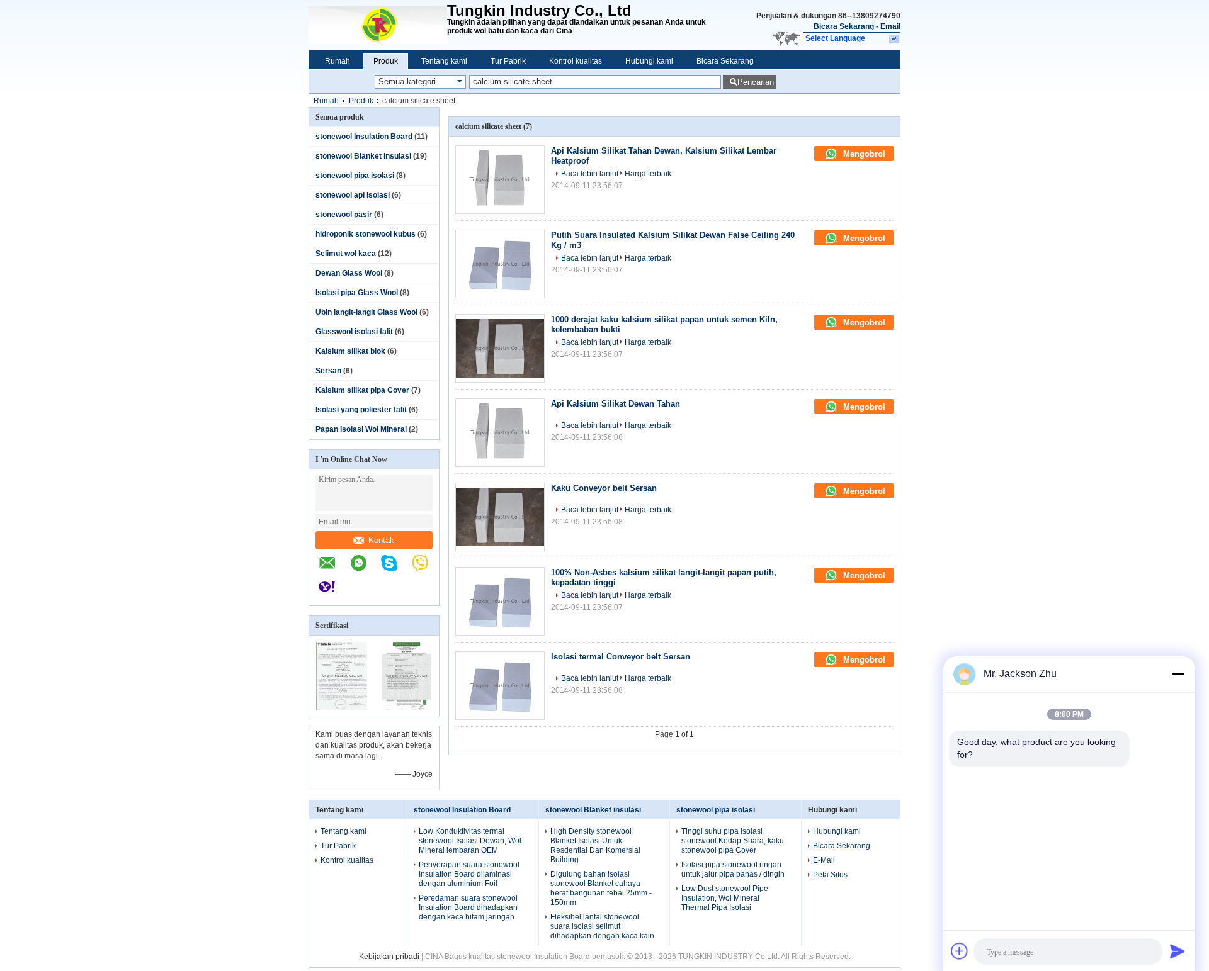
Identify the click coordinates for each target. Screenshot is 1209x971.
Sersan (328, 370)
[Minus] (1177, 674)
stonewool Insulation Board (363, 136)
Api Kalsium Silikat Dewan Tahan (615, 403)
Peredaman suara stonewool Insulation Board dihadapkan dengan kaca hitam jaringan (468, 907)
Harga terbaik (648, 173)
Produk (385, 61)
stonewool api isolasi (352, 195)
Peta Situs (830, 874)
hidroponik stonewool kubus (365, 234)
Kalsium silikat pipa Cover (362, 390)
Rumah (337, 61)
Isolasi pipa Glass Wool (356, 292)
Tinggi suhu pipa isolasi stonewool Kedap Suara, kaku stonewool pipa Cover (732, 841)
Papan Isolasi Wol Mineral (361, 429)
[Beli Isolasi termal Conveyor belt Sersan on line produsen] (500, 685)
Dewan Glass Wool (348, 273)
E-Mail (824, 860)
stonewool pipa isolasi (354, 175)
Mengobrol (863, 154)
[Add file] (959, 951)
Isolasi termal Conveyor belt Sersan (620, 656)
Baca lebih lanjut (589, 173)
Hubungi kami (649, 61)
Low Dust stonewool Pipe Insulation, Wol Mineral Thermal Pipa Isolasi (724, 898)
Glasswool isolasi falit (354, 331)
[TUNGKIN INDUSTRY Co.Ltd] (378, 25)
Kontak (381, 540)
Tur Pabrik (508, 61)
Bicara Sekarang (844, 26)
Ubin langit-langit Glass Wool (366, 312)
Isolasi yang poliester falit (361, 409)
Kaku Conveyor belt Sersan (604, 488)
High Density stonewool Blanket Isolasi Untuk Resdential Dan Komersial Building (595, 845)
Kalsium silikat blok (350, 351)
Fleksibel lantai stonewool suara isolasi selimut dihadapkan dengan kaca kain (602, 926)
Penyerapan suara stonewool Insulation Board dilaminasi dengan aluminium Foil (469, 874)
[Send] (1177, 951)
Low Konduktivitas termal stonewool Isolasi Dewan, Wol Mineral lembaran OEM (470, 841)
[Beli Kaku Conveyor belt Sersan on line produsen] (500, 517)
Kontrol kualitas (575, 61)
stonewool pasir (343, 214)
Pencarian (755, 82)
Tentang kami (444, 61)
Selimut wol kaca (345, 253)
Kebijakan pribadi (389, 956)
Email (890, 26)
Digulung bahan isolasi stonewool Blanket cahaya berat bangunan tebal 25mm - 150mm (601, 888)
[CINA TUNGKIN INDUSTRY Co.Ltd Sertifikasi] (341, 707)
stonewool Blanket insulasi (363, 156)
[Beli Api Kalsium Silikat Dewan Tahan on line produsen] (500, 432)
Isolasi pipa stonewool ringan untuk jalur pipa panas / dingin (733, 869)
